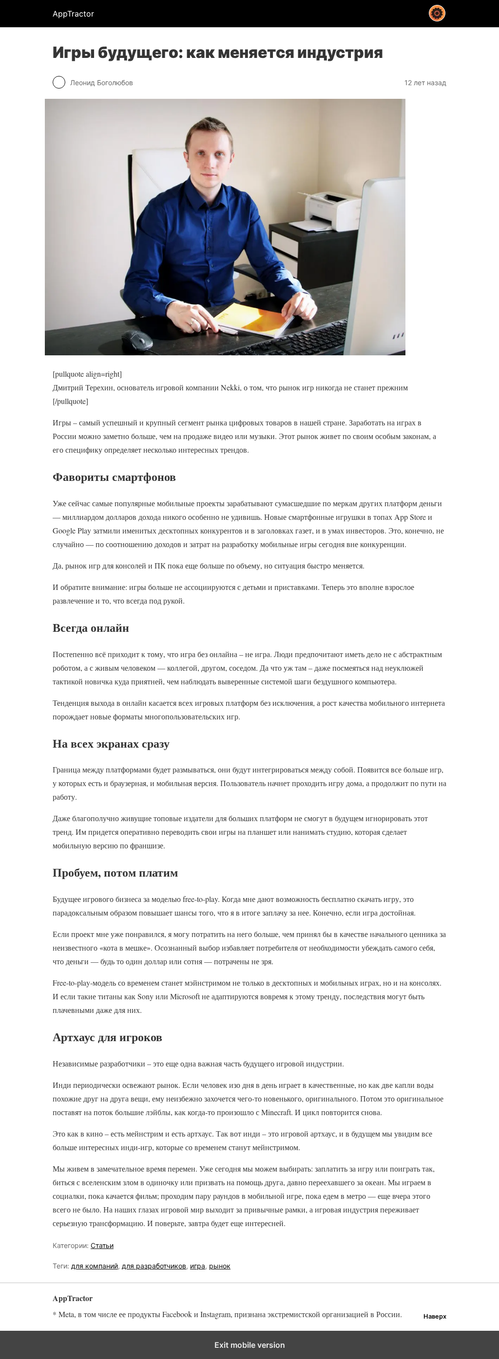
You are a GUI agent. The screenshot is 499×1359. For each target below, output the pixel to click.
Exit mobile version (249, 1345)
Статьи (102, 1245)
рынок (219, 1266)
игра (197, 1266)
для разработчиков (154, 1266)
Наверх (434, 1316)
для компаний (94, 1266)
